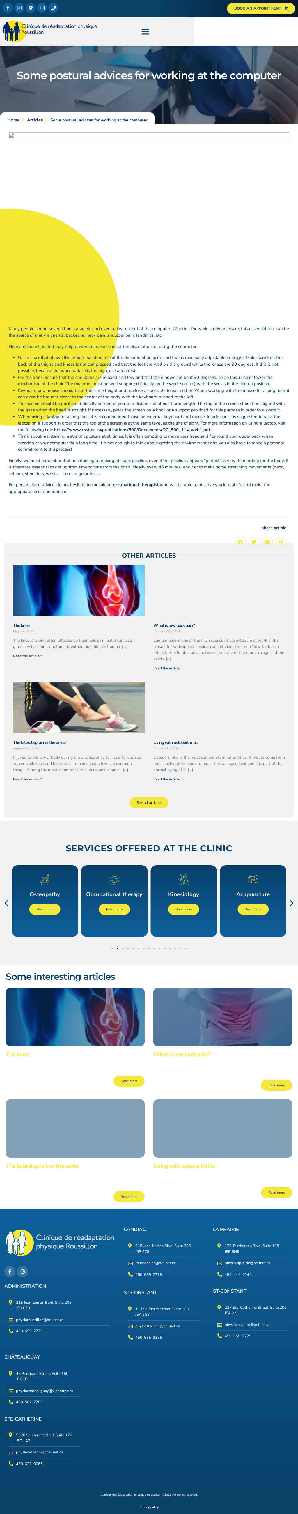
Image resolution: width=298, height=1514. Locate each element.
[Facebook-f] (9, 1271)
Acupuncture (253, 894)
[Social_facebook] (8, 8)
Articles (35, 120)
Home (13, 120)
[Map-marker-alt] (31, 8)
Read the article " (27, 656)
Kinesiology (183, 894)
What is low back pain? (174, 625)
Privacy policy (149, 1507)
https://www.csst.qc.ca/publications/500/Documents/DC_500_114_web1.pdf (132, 430)
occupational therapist (136, 485)
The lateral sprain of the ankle (39, 742)
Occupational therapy (114, 894)
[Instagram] (19, 8)
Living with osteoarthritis (175, 742)
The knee (21, 625)
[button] (145, 31)
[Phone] (53, 8)
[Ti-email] (42, 8)
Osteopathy (45, 894)
